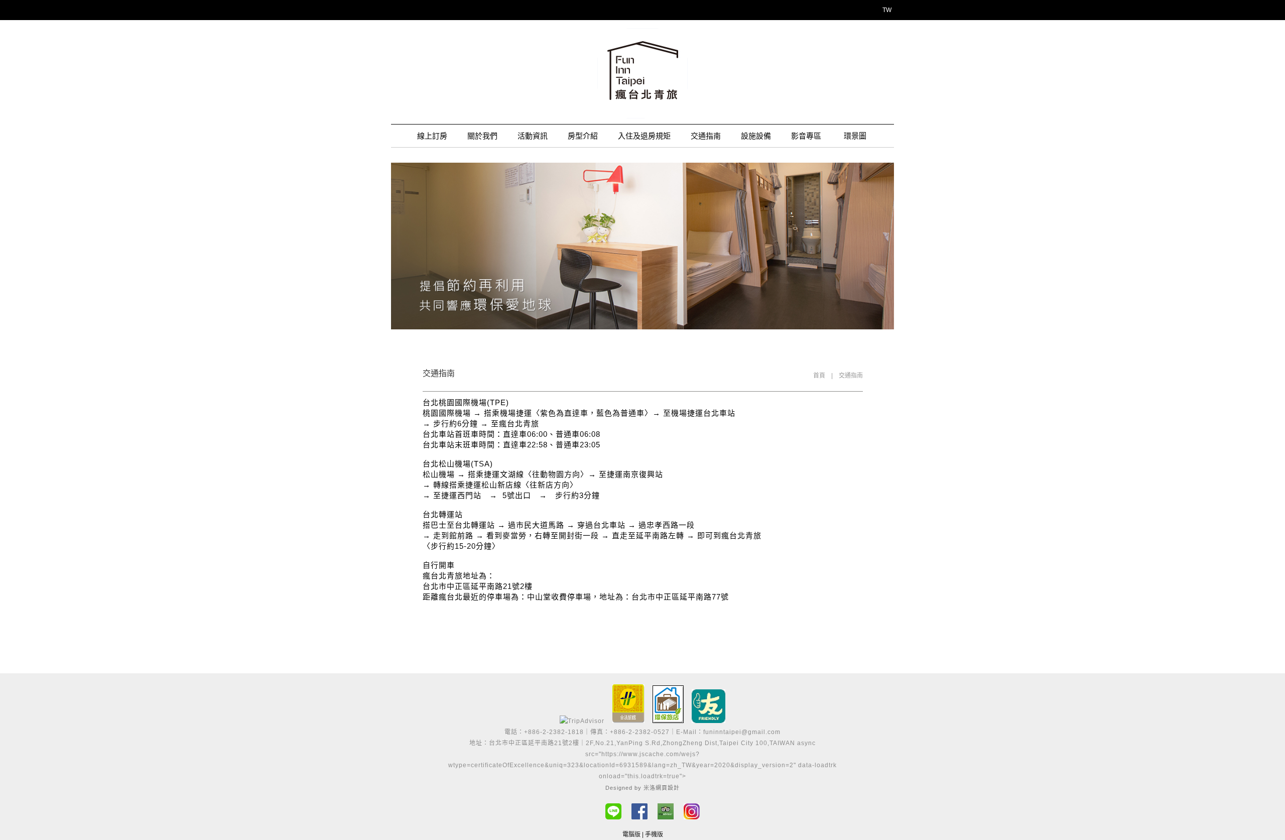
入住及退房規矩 (644, 136)
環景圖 (855, 136)
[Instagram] (692, 811)
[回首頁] (642, 73)
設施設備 (756, 136)
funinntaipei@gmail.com (742, 732)
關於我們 (482, 136)
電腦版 (631, 834)
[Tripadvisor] (666, 811)
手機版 (654, 834)
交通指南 (706, 136)
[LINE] (613, 811)
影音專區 (806, 136)
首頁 (819, 375)
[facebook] (639, 811)
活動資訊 (533, 136)
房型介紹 (583, 136)
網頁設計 (668, 788)
